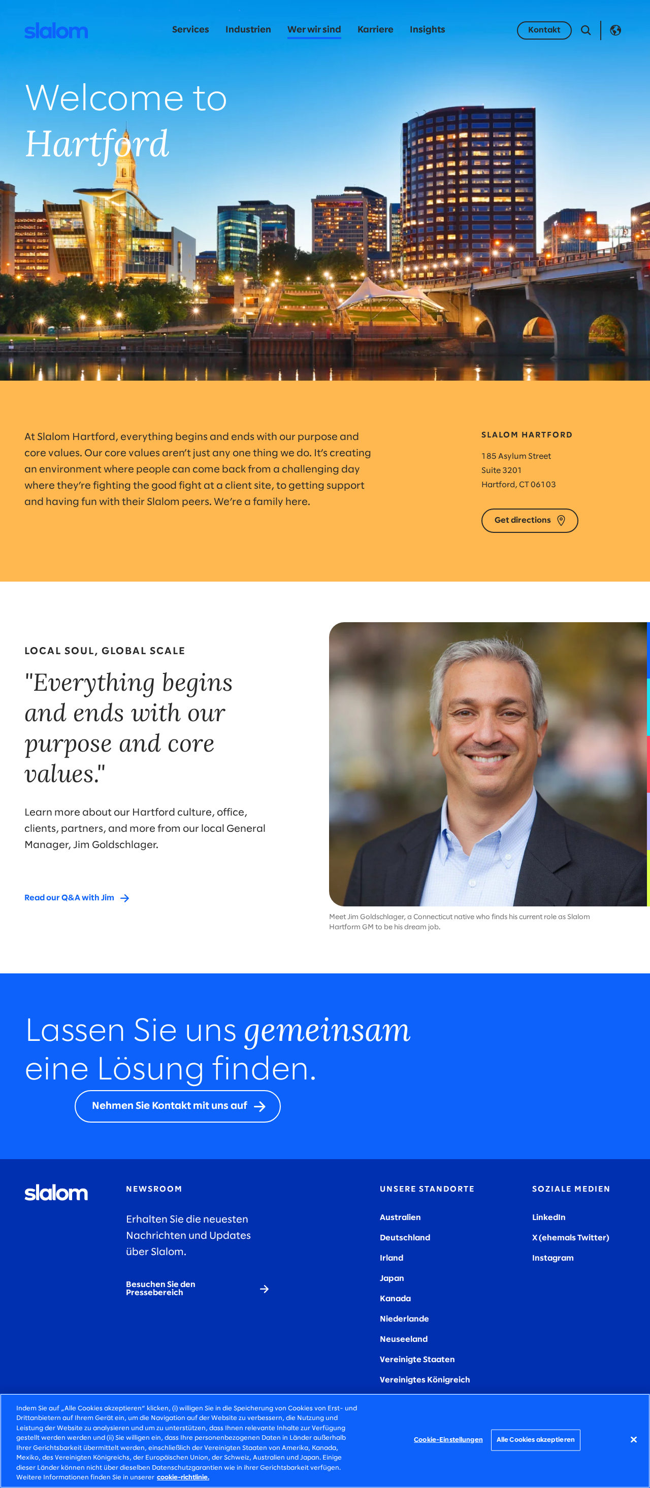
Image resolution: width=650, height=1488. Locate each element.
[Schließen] (634, 1439)
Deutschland (405, 1238)
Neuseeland (404, 1339)
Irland (391, 1258)
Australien (400, 1218)
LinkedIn (549, 1218)
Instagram (553, 1258)
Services (190, 30)
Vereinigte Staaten (417, 1360)
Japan (392, 1278)
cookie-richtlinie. (183, 1477)
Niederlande (404, 1319)
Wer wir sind (314, 30)
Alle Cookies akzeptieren (536, 1440)
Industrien (248, 30)
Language (615, 30)
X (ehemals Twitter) (570, 1238)
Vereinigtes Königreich (425, 1380)
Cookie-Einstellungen (448, 1440)
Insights (427, 30)
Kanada (395, 1299)
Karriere (376, 30)
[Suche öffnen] (586, 30)
